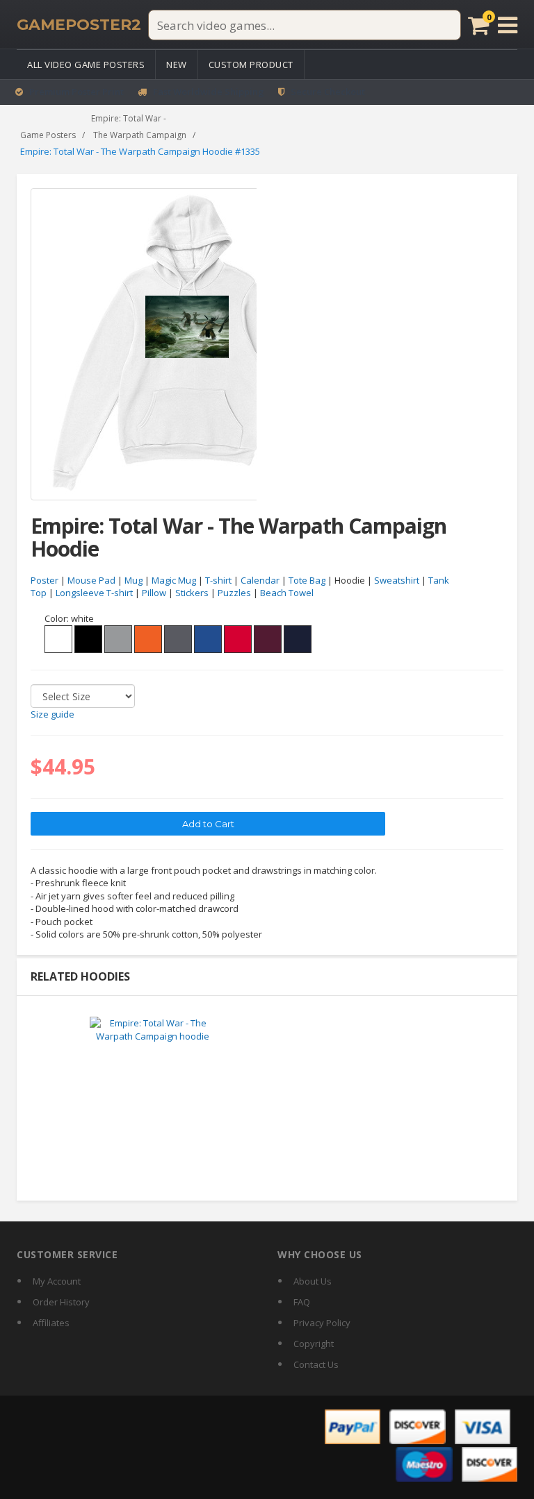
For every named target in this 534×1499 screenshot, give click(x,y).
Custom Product (251, 64)
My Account (57, 1281)
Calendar (260, 580)
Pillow (154, 592)
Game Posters (48, 135)
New (176, 64)
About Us (312, 1281)
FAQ (301, 1302)
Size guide (52, 714)
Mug (133, 580)
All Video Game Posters (86, 64)
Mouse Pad (91, 580)
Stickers (192, 592)
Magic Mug (174, 580)
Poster (44, 580)
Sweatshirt (396, 580)
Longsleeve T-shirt (94, 592)
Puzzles (234, 592)
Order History (61, 1302)
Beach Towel (287, 592)
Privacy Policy (321, 1322)
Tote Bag (307, 580)
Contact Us (316, 1364)
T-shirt (218, 580)
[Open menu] (507, 25)
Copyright (313, 1343)
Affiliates (51, 1322)
